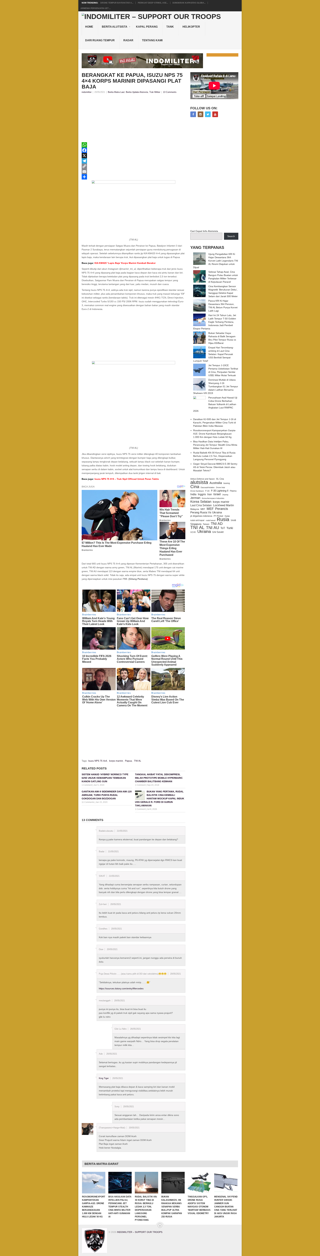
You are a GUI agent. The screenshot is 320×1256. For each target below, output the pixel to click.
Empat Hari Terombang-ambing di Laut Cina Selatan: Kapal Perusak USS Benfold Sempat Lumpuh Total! (213, 354)
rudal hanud (210, 520)
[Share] (133, 176)
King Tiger (104, 1078)
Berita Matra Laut (116, 92)
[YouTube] (215, 114)
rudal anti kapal (197, 520)
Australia (216, 483)
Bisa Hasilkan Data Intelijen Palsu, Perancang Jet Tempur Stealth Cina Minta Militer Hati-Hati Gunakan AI (215, 444)
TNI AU (212, 527)
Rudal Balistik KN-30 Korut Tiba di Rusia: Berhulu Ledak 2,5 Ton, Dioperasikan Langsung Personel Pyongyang (214, 456)
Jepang (225, 495)
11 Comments (88, 802)
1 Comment (87, 785)
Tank (170, 26)
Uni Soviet (218, 532)
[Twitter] (208, 114)
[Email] (133, 171)
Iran (209, 494)
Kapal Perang (147, 26)
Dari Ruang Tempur (100, 40)
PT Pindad (218, 516)
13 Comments (169, 92)
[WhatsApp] (133, 145)
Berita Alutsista (114, 26)
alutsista (199, 482)
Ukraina (204, 531)
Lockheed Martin (223, 505)
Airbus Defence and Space (202, 479)
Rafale (227, 516)
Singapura (195, 524)
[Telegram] (133, 161)
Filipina (233, 491)
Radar (128, 40)
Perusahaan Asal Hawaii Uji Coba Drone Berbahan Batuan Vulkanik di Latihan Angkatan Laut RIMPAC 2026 (215, 404)
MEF (210, 508)
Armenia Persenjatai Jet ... (95, 8)
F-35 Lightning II (219, 490)
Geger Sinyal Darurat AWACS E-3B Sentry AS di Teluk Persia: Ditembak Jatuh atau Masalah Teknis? (215, 467)
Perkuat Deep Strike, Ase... (153, 3)
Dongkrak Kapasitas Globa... (189, 3)
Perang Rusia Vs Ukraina (206, 512)
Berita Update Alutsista (137, 92)
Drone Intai (220, 487)
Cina (194, 486)
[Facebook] (133, 150)
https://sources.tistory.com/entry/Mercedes (121, 988)
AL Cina (220, 479)
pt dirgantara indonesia (201, 516)
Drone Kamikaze (197, 491)
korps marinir (116, 760)
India (193, 494)
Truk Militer (154, 92)
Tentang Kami (152, 40)
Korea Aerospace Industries (213, 498)
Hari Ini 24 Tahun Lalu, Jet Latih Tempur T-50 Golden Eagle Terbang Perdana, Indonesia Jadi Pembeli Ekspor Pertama (214, 322)
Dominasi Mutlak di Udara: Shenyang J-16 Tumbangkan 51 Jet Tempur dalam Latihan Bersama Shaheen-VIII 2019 (215, 386)
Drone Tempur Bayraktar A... (116, 3)
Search (231, 236)
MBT (202, 509)
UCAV (193, 532)
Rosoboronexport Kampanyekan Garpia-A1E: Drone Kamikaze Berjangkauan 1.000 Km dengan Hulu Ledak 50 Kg (214, 433)
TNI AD (217, 523)
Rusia (223, 519)
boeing (227, 483)
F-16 (207, 491)
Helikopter (191, 26)
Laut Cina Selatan (201, 505)
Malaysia (194, 509)
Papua (128, 760)
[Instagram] (200, 114)
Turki (229, 528)
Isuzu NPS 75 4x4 (97, 760)
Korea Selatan (200, 501)
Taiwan (206, 524)
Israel (217, 494)
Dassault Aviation (207, 487)
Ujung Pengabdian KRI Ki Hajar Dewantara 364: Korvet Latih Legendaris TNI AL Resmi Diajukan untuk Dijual (215, 261)
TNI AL (137, 760)
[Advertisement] (133, 119)
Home (89, 26)
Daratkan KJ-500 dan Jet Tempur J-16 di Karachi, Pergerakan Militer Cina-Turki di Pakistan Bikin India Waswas (214, 422)
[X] (133, 155)
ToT (222, 528)
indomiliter (87, 92)
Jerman (195, 498)
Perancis (221, 508)
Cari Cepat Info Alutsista (204, 231)
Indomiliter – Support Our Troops (139, 1232)
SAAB (233, 520)
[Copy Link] (133, 166)
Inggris (202, 494)
